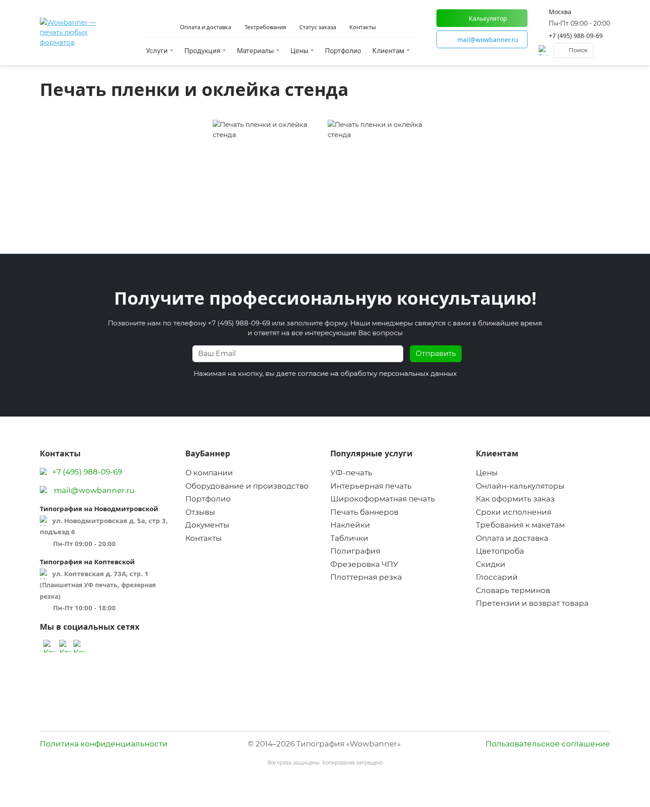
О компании (209, 472)
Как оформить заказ (515, 498)
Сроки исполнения (513, 512)
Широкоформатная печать (382, 498)
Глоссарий (497, 577)
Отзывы (200, 512)
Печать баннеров (364, 512)
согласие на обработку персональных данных (377, 373)
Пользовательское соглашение (548, 743)
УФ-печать (351, 472)
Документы (207, 524)
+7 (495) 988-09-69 (576, 35)
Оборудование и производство (247, 486)
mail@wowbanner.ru (94, 490)
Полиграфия (355, 551)
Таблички (349, 538)
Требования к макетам (520, 524)
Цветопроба (500, 551)
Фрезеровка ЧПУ (364, 564)
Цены (486, 472)
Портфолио (343, 50)
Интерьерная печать (371, 486)
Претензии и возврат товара (532, 603)
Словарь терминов (513, 590)
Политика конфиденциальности (104, 743)
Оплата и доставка (512, 538)
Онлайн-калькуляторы (520, 486)
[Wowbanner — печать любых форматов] (79, 33)
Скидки (490, 564)
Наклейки (350, 524)
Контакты (203, 538)
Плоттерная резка (366, 577)
